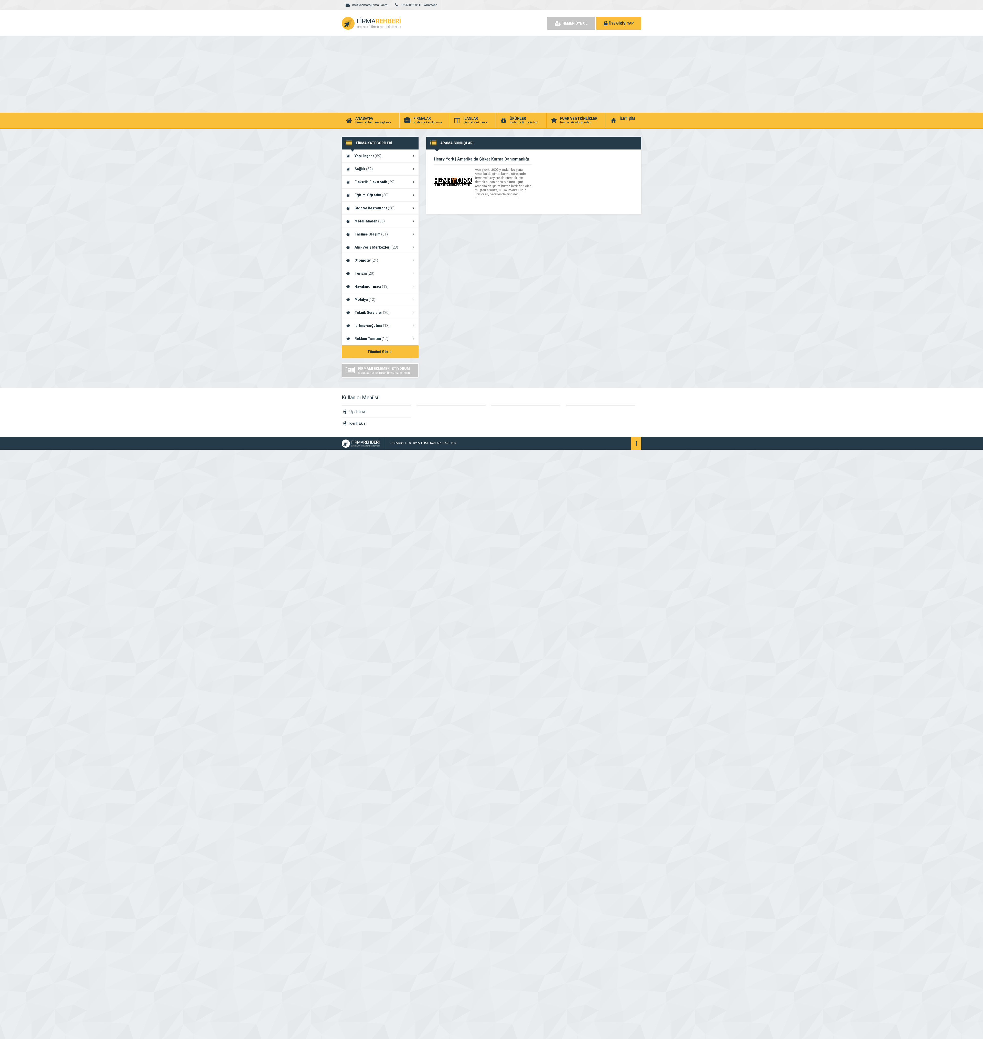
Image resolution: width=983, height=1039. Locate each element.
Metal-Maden (370, 221)
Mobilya (365, 299)
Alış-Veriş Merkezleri (376, 247)
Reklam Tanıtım (371, 339)
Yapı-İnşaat (368, 156)
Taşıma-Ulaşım (371, 234)
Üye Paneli (357, 412)
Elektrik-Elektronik (374, 182)
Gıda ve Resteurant (374, 208)
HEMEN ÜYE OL (574, 23)
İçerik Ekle (357, 423)
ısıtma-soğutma (372, 326)
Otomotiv (366, 260)
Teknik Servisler (372, 312)
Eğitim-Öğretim (372, 195)
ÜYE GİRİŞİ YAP (621, 23)
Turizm (364, 273)
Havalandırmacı (372, 286)
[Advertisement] (491, 74)
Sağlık (364, 169)
